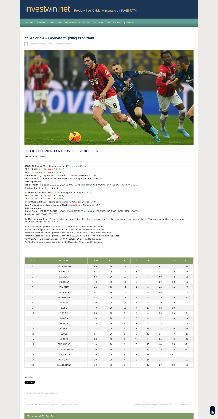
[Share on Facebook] (173, 393)
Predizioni (38, 393)
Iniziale (29, 22)
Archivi (116, 22)
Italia (29, 393)
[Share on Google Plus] (178, 393)
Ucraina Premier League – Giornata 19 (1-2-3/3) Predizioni (162, 404)
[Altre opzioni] (191, 393)
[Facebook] (191, 8)
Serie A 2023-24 (51, 393)
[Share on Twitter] (168, 393)
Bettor (68, 44)
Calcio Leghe (55, 22)
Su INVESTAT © (102, 22)
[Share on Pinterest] (182, 393)
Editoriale (40, 22)
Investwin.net (47, 8)
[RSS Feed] (186, 8)
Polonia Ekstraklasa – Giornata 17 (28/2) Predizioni (52, 404)
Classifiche (84, 22)
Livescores (70, 22)
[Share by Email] (187, 393)
